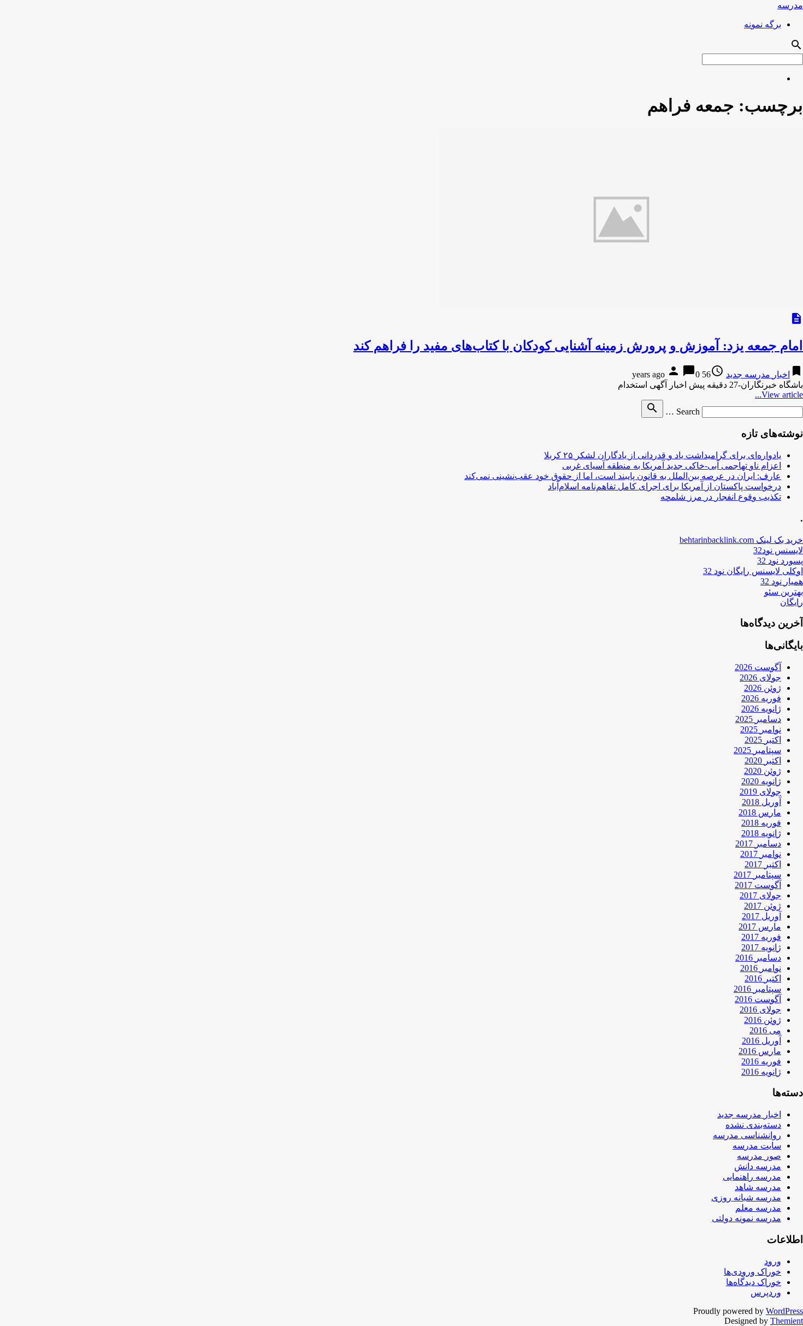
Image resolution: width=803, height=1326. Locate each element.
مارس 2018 (760, 812)
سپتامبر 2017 (757, 874)
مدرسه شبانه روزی (746, 1197)
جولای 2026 (760, 677)
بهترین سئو (783, 591)
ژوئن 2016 (762, 1020)
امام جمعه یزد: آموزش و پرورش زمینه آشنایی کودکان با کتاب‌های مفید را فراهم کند (578, 346)
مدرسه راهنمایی (752, 1176)
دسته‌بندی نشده (753, 1124)
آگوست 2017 (758, 885)
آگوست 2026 (758, 667)
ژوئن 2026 (762, 687)
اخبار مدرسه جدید (758, 374)
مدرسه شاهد (758, 1187)
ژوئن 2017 (762, 905)
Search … (682, 411)
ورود (772, 1261)
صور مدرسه (759, 1156)
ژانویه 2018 (761, 833)
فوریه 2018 (761, 822)
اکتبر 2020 (763, 760)
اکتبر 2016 (763, 978)
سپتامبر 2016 (757, 988)
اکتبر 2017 (763, 864)
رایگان (791, 602)
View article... (779, 394)
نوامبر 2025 (760, 729)
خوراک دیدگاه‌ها (753, 1282)
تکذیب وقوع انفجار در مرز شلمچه (720, 496)
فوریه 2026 (761, 698)
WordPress (784, 1311)
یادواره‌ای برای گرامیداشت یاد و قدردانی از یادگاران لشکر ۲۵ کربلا (662, 455)
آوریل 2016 (761, 1040)
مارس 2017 (760, 926)
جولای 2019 (760, 791)
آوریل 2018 (761, 802)
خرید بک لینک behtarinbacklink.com (741, 539)
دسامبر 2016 (758, 957)
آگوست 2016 (758, 999)
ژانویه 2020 (761, 781)
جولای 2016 (760, 1009)
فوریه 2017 (761, 937)
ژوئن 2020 (762, 771)
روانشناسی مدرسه (747, 1135)
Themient (786, 1320)
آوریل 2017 (761, 916)
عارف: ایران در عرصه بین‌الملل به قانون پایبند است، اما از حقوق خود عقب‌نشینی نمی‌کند (622, 476)
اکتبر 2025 (763, 739)
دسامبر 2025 (758, 719)
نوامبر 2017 (760, 854)
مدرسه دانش (757, 1166)
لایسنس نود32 (778, 550)
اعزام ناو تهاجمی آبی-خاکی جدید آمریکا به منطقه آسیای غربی (671, 465)
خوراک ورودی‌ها (752, 1271)
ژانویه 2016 (761, 1071)
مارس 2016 (760, 1051)
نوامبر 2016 (760, 968)
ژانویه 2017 (761, 947)
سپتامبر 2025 (757, 750)
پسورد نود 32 (780, 560)
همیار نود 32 (781, 581)
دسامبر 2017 (758, 843)
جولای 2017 (760, 895)
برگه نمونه (762, 24)
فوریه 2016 (761, 1061)
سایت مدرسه (757, 1145)
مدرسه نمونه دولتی (746, 1218)
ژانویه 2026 (761, 708)
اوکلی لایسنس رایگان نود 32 (753, 571)
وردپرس (766, 1292)
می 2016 (765, 1030)
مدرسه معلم (758, 1207)
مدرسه (790, 5)
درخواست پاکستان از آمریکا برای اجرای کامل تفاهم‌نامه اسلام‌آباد (664, 486)
